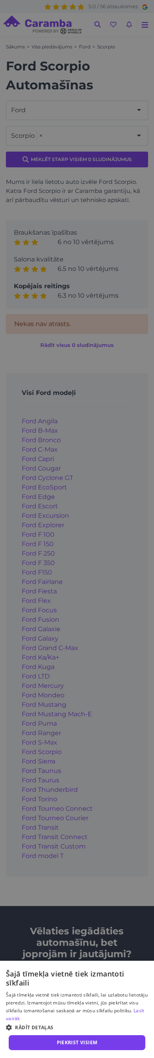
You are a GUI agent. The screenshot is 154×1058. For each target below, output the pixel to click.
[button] (77, 1027)
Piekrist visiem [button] (77, 1042)
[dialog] (77, 1009)
